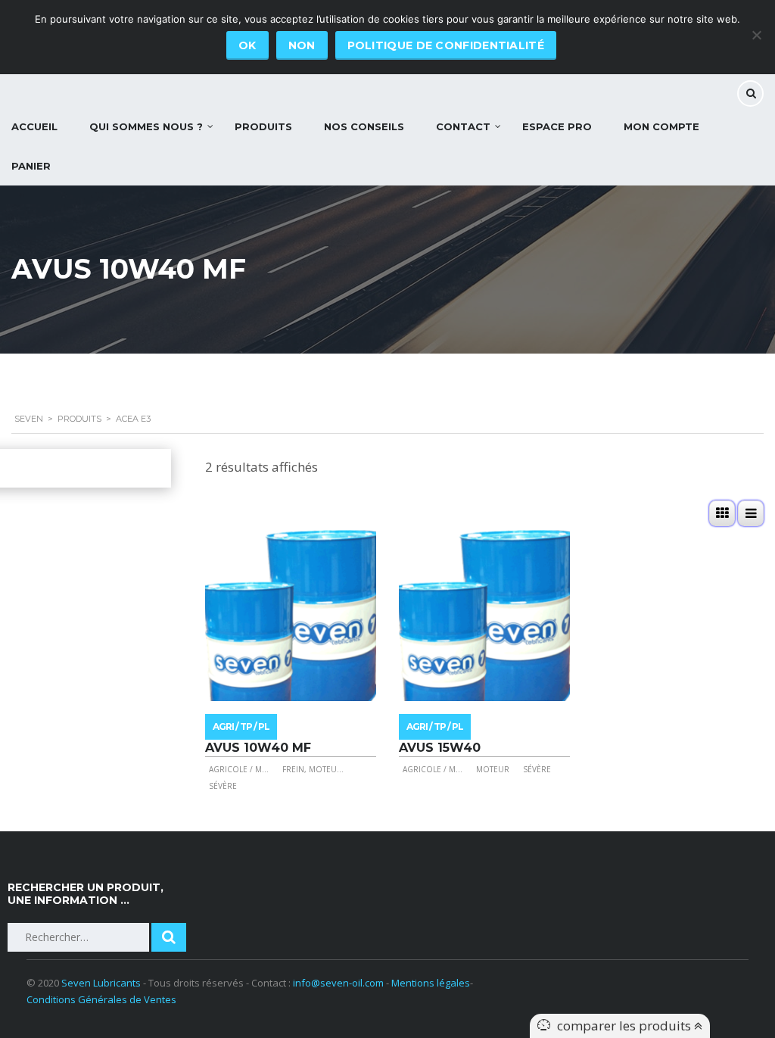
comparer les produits (625, 1025)
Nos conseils (364, 126)
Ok (247, 45)
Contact (463, 126)
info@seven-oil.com (338, 983)
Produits (263, 126)
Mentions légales (430, 983)
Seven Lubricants (101, 983)
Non (302, 45)
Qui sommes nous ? (146, 126)
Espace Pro (557, 126)
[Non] (756, 34)
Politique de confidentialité (445, 45)
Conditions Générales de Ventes (101, 999)
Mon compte (661, 126)
